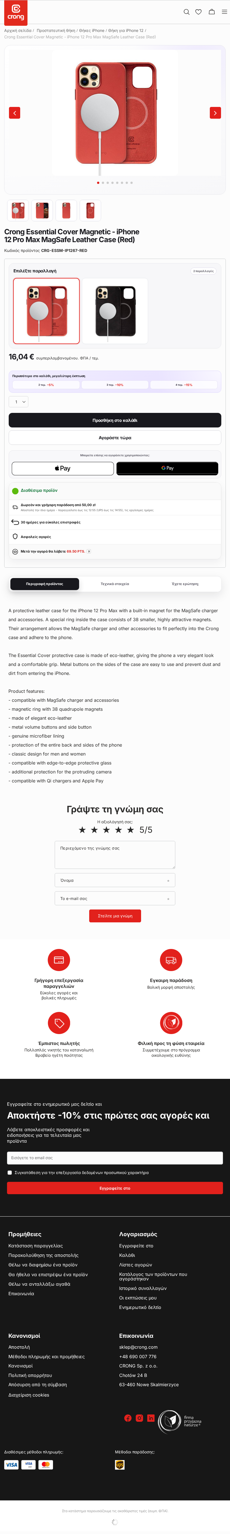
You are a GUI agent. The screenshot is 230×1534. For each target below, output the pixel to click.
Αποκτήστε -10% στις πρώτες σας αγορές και (108, 1115)
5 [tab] (117, 183)
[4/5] (118, 830)
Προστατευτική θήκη (56, 30)
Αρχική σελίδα (17, 30)
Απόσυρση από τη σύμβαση (37, 1385)
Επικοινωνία (21, 1294)
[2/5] (94, 830)
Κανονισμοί (20, 1366)
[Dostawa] (120, 1465)
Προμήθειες (25, 1234)
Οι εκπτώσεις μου (138, 1298)
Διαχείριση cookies (28, 1395)
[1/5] (82, 830)
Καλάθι (127, 1255)
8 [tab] (131, 183)
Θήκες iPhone (91, 30)
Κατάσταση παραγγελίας (35, 1246)
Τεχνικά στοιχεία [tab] (115, 584)
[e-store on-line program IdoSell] (115, 1522)
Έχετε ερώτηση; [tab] (185, 584)
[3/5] (106, 830)
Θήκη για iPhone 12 (126, 30)
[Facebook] (128, 1418)
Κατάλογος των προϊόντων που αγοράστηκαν (153, 1276)
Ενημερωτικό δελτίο (140, 1307)
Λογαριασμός (138, 1234)
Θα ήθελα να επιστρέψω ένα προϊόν (48, 1275)
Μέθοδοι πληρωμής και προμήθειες (46, 1357)
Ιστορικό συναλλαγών (143, 1288)
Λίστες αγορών (135, 1265)
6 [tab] (122, 183)
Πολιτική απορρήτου (30, 1375)
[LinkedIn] (151, 1418)
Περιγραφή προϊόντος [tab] (44, 584)
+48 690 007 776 (138, 1357)
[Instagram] (140, 1418)
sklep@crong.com (138, 1347)
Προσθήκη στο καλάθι (115, 420)
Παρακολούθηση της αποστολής (43, 1255)
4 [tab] (112, 183)
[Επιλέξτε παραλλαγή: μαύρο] (115, 311)
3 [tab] (108, 183)
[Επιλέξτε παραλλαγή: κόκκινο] (46, 311)
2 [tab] (103, 183)
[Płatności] (11, 1465)
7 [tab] (127, 183)
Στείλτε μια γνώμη (115, 915)
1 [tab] (98, 183)
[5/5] (130, 830)
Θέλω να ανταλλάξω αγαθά (39, 1284)
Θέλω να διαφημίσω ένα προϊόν (42, 1265)
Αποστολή (19, 1347)
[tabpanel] (115, 113)
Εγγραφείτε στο (115, 1188)
